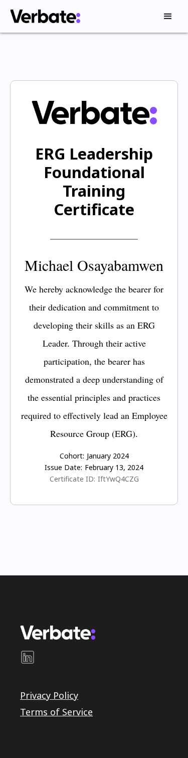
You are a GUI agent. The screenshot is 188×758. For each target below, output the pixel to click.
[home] (42, 16)
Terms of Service (56, 712)
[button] (168, 17)
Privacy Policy (49, 695)
